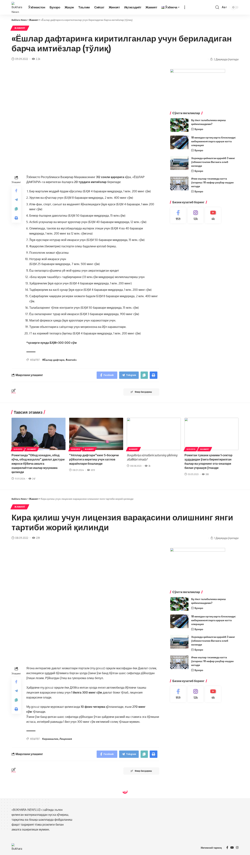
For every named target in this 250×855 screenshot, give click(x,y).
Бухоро (199, 129)
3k (149, 465)
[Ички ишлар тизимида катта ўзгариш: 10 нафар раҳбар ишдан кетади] (179, 183)
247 (33, 478)
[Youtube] (213, 215)
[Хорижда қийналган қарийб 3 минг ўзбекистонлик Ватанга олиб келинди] (179, 163)
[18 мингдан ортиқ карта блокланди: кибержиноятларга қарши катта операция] (179, 142)
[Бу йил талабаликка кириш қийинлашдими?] (179, 125)
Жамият (19, 28)
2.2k (38, 58)
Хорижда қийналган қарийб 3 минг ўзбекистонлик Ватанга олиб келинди (213, 162)
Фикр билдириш (143, 392)
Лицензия (65, 738)
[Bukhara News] (17, 7)
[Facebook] (178, 215)
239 (38, 537)
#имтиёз (71, 359)
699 (93, 470)
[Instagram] (195, 215)
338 (207, 474)
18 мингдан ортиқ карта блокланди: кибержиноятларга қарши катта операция (213, 141)
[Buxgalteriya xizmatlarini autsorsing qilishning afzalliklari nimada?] (154, 434)
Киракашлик (50, 738)
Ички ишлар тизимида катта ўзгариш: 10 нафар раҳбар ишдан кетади (212, 182)
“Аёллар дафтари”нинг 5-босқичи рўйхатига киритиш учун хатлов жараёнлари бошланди (94, 459)
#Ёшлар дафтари (53, 359)
